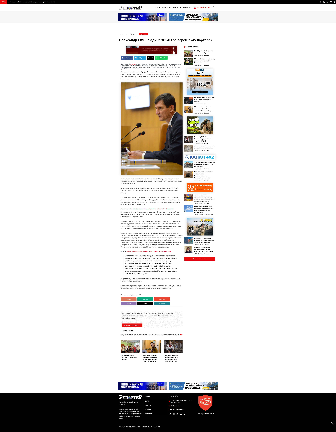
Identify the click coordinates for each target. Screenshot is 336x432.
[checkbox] (332, 423)
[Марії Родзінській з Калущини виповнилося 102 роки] (188, 53)
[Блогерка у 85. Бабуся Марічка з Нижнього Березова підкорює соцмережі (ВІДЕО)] (188, 139)
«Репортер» (132, 64)
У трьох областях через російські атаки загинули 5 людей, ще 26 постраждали (204, 164)
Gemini (129, 303)
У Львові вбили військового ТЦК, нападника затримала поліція (204, 147)
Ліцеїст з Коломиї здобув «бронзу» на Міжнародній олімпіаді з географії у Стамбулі (204, 249)
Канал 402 (187, 8)
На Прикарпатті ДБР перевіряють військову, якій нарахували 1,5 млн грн (204, 99)
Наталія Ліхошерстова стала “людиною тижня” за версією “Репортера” (151, 209)
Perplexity (162, 303)
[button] (127, 58)
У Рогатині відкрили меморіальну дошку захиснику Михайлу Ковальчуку (204, 61)
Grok (145, 303)
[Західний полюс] (195, 7)
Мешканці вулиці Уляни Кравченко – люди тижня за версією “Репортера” (149, 251)
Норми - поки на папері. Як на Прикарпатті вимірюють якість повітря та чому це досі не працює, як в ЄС (203, 209)
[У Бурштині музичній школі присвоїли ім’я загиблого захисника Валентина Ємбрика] (188, 109)
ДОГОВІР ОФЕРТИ (154, 426)
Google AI (162, 299)
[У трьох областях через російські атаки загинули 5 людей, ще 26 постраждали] (188, 164)
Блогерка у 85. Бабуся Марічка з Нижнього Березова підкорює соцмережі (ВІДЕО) (204, 139)
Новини (165, 8)
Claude (129, 299)
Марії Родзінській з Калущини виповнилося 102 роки (203, 52)
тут (181, 335)
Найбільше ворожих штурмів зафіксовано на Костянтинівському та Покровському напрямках (203, 174)
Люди (141, 34)
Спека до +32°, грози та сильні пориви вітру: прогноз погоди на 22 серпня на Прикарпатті (204, 240)
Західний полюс (203, 8)
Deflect (211, 413)
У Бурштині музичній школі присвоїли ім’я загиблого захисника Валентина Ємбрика (203, 108)
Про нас (176, 8)
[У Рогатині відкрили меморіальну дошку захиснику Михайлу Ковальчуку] (188, 61)
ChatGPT (145, 299)
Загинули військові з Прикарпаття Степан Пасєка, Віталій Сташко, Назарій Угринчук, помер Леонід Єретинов (204, 198)
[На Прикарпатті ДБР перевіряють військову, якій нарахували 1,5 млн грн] (188, 100)
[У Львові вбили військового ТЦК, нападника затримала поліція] (188, 148)
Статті (157, 8)
